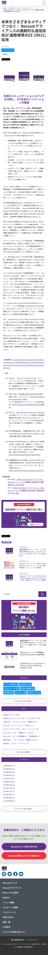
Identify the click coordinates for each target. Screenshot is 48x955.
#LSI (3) (30, 732)
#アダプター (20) (33, 718)
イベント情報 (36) (10, 684)
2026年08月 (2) (9, 765)
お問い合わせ (8, 917)
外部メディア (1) (34, 692)
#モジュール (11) (19, 722)
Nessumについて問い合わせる (24, 846)
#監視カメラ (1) (31, 740)
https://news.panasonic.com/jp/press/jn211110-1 (26, 470)
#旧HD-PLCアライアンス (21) (14, 718)
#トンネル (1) (19, 740)
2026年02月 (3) (9, 782)
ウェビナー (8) (20, 692)
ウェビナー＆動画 (10, 907)
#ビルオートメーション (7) (13, 725)
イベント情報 (8, 902)
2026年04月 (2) (9, 775)
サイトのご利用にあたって (14, 931)
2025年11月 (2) (9, 791)
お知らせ (6, 897)
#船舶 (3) (22, 732)
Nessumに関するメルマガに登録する (24, 855)
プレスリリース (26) (11, 688)
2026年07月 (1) (9, 769)
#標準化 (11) (32, 722)
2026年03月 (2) (9, 778)
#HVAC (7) (29, 725)
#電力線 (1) (7, 740)
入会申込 (6, 927)
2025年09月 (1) (9, 798)
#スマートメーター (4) (30, 729)
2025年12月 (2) (9, 788)
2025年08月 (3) (9, 801)
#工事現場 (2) (22, 736)
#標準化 (5, 54)
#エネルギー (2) (9, 736)
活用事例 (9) (8, 692)
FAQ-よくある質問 (10, 892)
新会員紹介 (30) (25, 684)
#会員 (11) (7, 722)
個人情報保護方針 (17, 940)
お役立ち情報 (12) (27, 688)
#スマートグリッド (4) (11, 729)
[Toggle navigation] (44, 2)
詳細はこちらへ (35, 524)
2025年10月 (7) (9, 794)
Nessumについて (10, 882)
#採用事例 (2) (34, 736)
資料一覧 (6, 922)
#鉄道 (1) (6, 743)
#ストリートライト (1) (20, 743)
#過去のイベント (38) (11, 715)
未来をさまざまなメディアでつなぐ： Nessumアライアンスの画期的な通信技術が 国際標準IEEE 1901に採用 (26, 482)
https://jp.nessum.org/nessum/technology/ (24, 455)
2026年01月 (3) (9, 785)
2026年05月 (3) (9, 772)
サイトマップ (32, 940)
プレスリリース (8, 50)
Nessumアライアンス (12, 887)
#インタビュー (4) (9, 732)
